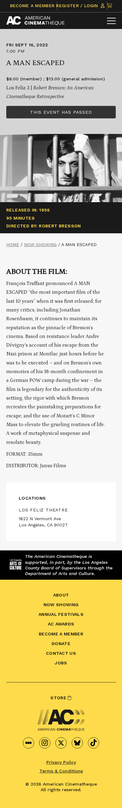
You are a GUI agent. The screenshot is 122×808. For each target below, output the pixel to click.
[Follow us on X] (61, 743)
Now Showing (40, 244)
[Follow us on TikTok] (93, 743)
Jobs (61, 662)
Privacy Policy (61, 762)
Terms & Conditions (61, 770)
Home (12, 244)
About (61, 594)
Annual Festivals (61, 614)
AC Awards (61, 623)
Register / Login (77, 5)
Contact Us (61, 653)
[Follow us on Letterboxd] (28, 743)
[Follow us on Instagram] (44, 743)
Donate (61, 643)
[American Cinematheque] (35, 20)
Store (59, 697)
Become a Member (32, 5)
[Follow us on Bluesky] (77, 743)
